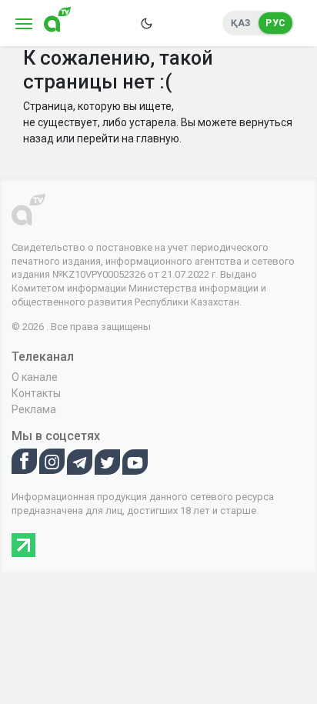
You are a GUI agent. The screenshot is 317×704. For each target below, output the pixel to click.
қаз (241, 23)
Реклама (34, 409)
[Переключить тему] (146, 23)
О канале (35, 377)
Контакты (36, 393)
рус (275, 23)
